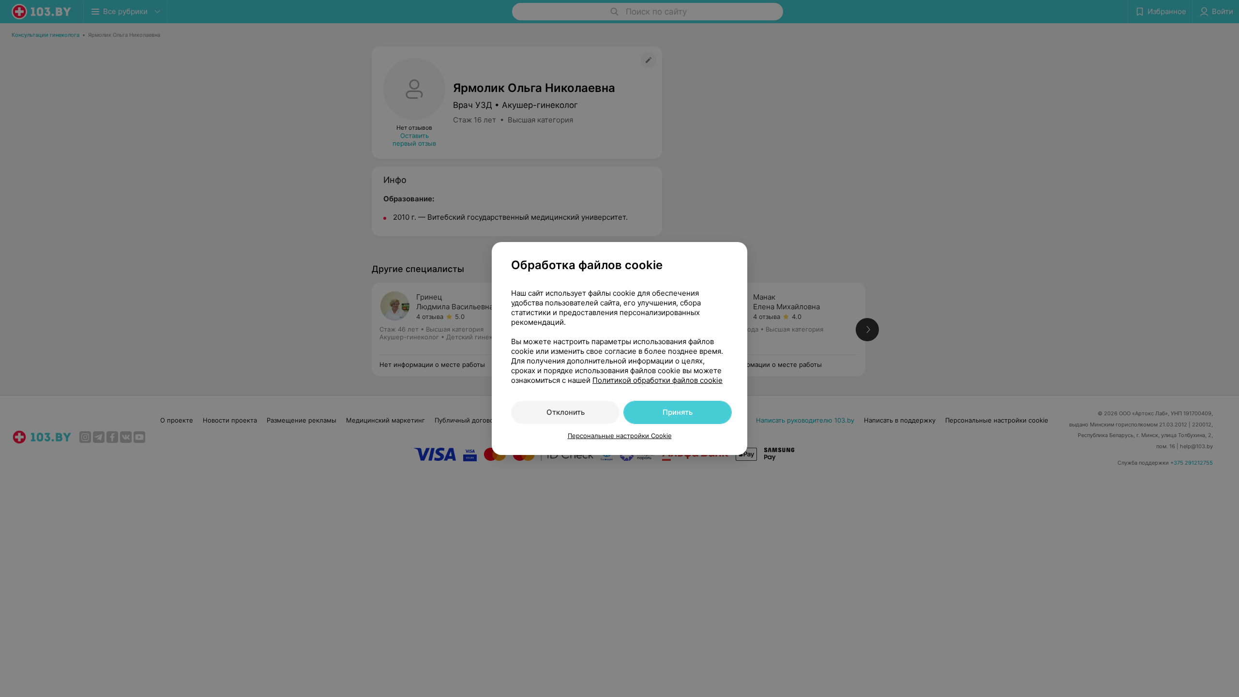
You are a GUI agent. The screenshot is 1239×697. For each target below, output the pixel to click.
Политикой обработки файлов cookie (657, 380)
